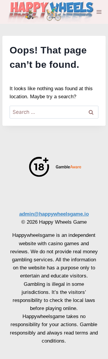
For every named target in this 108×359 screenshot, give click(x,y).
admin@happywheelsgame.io (54, 214)
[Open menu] (99, 11)
